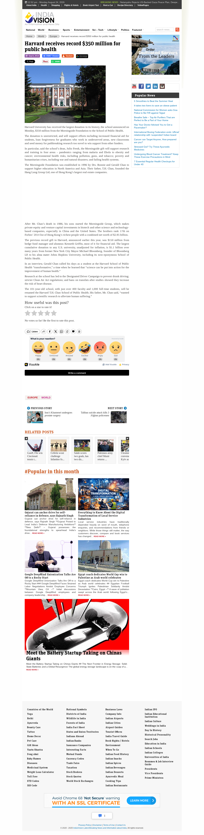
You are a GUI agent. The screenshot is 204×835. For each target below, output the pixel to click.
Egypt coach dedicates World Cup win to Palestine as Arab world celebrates (102, 576)
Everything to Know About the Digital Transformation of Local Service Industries (101, 515)
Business (53, 30)
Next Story (115, 408)
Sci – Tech (97, 30)
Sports (66, 30)
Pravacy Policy (84, 825)
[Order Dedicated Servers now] (155, 74)
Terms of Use (109, 825)
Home (29, 36)
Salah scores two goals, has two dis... (81, 456)
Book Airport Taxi (91, 5)
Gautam (69, 56)
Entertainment (81, 30)
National (30, 30)
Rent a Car (108, 5)
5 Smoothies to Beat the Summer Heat (153, 101)
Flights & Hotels (71, 5)
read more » (38, 533)
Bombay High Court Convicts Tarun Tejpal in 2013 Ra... (151, 2)
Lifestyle (112, 30)
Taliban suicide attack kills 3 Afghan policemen (95, 414)
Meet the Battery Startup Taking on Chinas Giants (74, 655)
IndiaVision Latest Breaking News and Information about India (100, 828)
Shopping (55, 5)
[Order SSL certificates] (102, 807)
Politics (125, 30)
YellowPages (143, 5)
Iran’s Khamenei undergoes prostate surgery (58, 414)
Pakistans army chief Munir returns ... (105, 456)
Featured (137, 30)
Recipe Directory (125, 5)
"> (62, 62)
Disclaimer (97, 825)
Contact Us (121, 825)
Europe (53, 36)
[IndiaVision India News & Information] (42, 18)
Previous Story (41, 408)
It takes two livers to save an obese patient (155, 105)
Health (44, 5)
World (41, 30)
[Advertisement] (124, 18)
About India (31, 5)
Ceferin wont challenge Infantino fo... (57, 456)
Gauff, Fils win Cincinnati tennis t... (35, 456)
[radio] (28, 314)
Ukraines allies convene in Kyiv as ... (128, 456)
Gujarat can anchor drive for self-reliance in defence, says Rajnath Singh (49, 514)
